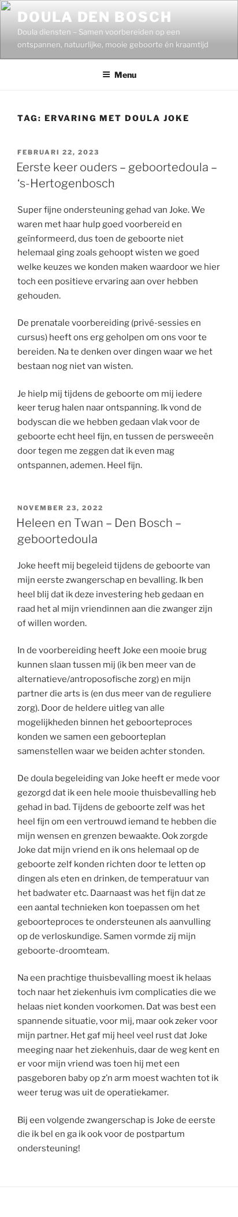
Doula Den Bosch (94, 17)
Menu (125, 75)
